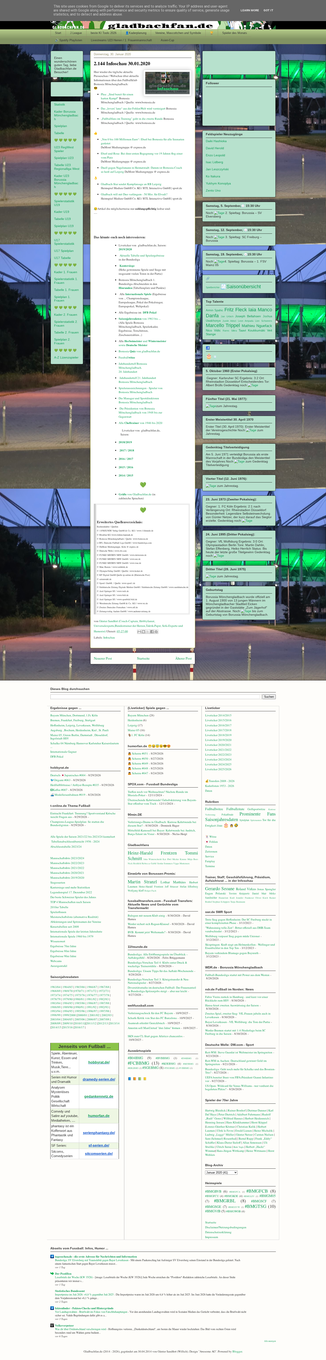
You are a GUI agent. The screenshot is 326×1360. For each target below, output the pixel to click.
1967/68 (104, 987)
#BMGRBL (225, 1200)
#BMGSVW (234, 1207)
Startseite (143, 658)
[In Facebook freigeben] (152, 631)
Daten (208, 791)
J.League (76, 33)
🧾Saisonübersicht (240, 286)
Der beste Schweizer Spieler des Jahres (73, 897)
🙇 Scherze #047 (138, 773)
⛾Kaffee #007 (58, 790)
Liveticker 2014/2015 (218, 715)
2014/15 (56, 1027)
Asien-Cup (167, 40)
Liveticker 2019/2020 (218, 740)
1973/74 (55, 995)
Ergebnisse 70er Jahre (63, 946)
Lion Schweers (263, 320)
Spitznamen (255, 820)
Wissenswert (57, 941)
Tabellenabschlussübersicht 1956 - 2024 (75, 841)
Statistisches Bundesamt (70, 1291)
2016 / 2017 (126, 459)
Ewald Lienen (243, 1131)
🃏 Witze (210, 837)
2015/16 (68, 1027)
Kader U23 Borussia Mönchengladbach (66, 181)
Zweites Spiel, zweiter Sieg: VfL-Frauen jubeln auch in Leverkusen (238, 1015)
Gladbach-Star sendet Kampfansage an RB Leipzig (131, 184)
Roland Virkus (246, 889)
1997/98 (104, 1011)
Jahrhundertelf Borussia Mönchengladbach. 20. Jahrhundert (133, 368)
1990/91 (79, 1007)
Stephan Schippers (221, 901)
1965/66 (80, 987)
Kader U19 (61, 212)
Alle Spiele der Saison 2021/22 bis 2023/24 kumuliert (82, 837)
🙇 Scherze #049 (138, 763)
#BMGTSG (255, 1206)
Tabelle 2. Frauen (66, 332)
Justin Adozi (229, 320)
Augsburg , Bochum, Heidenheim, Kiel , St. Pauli (79, 730)
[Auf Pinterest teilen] (156, 631)
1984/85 (68, 1003)
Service (209, 856)
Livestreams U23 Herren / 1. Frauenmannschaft (121, 40)
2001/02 (94, 1015)
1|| (84, 1023)
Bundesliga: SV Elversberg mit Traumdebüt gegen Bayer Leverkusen (92, 1260)
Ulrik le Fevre (225, 1131)
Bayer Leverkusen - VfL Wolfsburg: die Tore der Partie (237, 1022)
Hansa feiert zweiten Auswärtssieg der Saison (232, 1005)
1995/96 (80, 1011)
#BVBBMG (163, 1058)
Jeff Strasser (172, 886)
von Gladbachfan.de (135, 494)
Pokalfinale (227, 814)
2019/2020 (125, 249)
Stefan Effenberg (189, 886)
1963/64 (55, 987)
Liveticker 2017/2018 (218, 730)
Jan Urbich (227, 316)
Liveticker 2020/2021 (218, 745)
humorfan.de (99, 1116)
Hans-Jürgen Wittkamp (230, 1151)
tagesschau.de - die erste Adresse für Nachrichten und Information (96, 1256)
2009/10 (68, 1023)
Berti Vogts (239, 1146)
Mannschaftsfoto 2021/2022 (67, 868)
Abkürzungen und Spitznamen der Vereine (75, 922)
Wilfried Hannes (233, 1118)
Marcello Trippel (223, 325)
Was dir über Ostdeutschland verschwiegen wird (81, 1329)
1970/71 (79, 991)
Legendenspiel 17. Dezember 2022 (71, 892)
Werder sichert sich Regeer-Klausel (148, 924)
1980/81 (79, 999)
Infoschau (109, 637)
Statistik (59, 104)
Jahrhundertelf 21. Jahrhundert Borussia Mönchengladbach (137, 380)
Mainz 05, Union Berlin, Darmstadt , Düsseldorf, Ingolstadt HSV (79, 737)
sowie (122, 345)
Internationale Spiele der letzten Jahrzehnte (76, 931)
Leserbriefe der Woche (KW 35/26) (74, 1277)
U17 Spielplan (64, 251)
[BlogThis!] (143, 631)
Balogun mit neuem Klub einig (146, 915)
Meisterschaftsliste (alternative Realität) (74, 917)
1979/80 (68, 999)
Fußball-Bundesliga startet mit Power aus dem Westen (237, 975)
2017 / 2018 (127, 450)
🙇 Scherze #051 (138, 753)
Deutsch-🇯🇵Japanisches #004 (68, 775)
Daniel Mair (259, 893)
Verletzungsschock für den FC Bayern (150, 1013)
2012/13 (103, 1023)
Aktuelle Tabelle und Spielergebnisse (142, 255)
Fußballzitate (235, 809)
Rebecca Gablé (149, 863)
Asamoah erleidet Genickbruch (146, 1023)
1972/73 (103, 991)
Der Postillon (63, 1273)
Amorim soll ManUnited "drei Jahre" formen (154, 1028)
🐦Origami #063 (60, 780)
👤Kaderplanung (135, 33)
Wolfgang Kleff (136, 890)
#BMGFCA (234, 1191)
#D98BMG (186, 1058)
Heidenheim (135, 720)
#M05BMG (188, 1063)
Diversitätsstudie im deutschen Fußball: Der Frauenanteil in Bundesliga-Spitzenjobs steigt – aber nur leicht (162, 989)
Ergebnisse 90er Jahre (63, 956)
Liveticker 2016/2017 (218, 725)
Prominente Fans (258, 814)
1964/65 (68, 987)
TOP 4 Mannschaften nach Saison (70, 902)
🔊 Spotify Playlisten (68, 40)
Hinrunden (125, 288)
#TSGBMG (169, 1068)
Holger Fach (150, 890)
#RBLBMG (133, 1068)
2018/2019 (125, 442)
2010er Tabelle (59, 907)
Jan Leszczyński (217, 169)
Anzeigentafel (58, 966)
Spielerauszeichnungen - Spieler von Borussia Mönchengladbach (141, 390)
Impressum (211, 1237)
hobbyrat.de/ (99, 1062)
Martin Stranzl (142, 881)
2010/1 (78, 1023)
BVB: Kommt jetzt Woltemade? (146, 932)
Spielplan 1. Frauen (62, 298)
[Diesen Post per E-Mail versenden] (139, 631)
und (145, 341)
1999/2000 (69, 1015)
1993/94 (55, 1011)
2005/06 (80, 1019)
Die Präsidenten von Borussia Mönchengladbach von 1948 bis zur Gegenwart (140, 412)
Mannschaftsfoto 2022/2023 (67, 863)
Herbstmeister (133, 341)
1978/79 (55, 999)
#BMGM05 (267, 1195)
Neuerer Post (103, 658)
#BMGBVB (213, 1191)
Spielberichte (213, 287)
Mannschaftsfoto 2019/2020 (67, 878)
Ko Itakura (213, 176)
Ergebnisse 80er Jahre (63, 951)
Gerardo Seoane (219, 888)
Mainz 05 (133, 730)
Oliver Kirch (261, 897)
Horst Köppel (259, 1122)
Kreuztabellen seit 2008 (64, 927)
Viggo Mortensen (181, 863)
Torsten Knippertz (239, 893)
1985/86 (80, 1003)
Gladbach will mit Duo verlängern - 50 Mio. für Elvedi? (134, 194)
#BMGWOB (233, 1211)
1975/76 (80, 995)
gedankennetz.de (98, 1096)
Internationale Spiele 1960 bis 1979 (71, 936)
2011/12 (91, 1023)
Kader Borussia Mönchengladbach (66, 115)
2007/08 (104, 1019)
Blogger (237, 1351)
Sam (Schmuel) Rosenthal (220, 1139)
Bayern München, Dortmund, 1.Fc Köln (74, 715)
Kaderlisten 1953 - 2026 (219, 786)
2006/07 (92, 1019)
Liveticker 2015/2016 (218, 720)
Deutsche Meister (136, 345)
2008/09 (55, 1023)
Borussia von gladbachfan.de (139, 351)
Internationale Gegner (63, 752)
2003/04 (55, 1019)
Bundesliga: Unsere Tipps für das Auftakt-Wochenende (160, 971)
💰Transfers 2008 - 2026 (220, 781)
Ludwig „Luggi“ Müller (219, 1135)
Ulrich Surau (224, 1147)
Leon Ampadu (245, 320)
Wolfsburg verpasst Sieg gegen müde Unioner (232, 936)
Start (58, 33)
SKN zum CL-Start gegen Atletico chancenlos (155, 1036)
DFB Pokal (150, 312)
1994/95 (68, 1011)
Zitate (219, 825)
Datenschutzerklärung (218, 1232)
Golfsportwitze (256, 809)
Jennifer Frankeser (245, 897)
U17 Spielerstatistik (64, 242)
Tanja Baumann (237, 901)
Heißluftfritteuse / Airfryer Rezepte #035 (74, 785)
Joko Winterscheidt (152, 859)
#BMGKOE (231, 1196)
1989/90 (68, 1007)
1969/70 (68, 991)
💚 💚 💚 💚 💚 (65, 140)
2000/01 (82, 1015)
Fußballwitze (214, 809)
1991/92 (91, 1007)
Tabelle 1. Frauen (66, 290)
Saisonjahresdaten (221, 819)
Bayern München (138, 715)
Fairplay (210, 861)
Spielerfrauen (58, 912)
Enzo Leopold (215, 155)
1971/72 (91, 991)
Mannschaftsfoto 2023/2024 (67, 858)
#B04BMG (135, 1058)
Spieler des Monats (234, 33)
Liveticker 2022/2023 (218, 754)
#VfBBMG (184, 1068)
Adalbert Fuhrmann (248, 1114)
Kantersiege (127, 265)
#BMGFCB (257, 1191)
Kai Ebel (167, 859)
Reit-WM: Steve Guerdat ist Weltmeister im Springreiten (238, 1052)
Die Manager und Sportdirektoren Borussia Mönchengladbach (139, 400)
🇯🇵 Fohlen (211, 842)
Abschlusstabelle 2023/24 (66, 847)
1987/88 (104, 1003)
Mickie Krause (179, 859)
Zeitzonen (211, 851)
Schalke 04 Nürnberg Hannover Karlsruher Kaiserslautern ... (84, 745)
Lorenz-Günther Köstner (220, 1127)
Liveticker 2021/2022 (218, 750)
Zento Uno (213, 190)
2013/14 (114, 1023)
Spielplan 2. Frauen (62, 341)
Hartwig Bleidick (215, 1110)
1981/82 (91, 999)
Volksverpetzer (64, 1325)
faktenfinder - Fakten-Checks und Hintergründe (84, 1308)
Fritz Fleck (235, 309)
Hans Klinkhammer (237, 1122)
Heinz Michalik (263, 1131)
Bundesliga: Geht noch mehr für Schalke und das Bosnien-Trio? (240, 1071)
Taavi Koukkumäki (252, 330)
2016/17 (79, 1027)
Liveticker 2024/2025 (218, 764)
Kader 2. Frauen (65, 314)
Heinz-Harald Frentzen (152, 853)
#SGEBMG (150, 1067)
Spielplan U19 (64, 226)
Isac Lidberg (214, 162)
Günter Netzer (244, 1135)
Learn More (250, 10)
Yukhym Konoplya (218, 183)
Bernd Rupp (246, 1139)
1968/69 (55, 991)
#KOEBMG (168, 1064)
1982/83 (103, 999)
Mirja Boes (192, 859)
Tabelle (59, 133)
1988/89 (55, 1007)
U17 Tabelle (62, 258)
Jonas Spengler (266, 889)
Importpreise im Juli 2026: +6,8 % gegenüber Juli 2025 (84, 1294)
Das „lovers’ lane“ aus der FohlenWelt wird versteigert (133, 108)
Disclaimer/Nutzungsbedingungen (225, 1227)
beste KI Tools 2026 (103, 33)
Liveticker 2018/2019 (218, 735)
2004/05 (68, 1019)
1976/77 (92, 995)
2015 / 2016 (126, 467)
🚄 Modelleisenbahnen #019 (67, 795)
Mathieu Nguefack (257, 326)
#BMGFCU (212, 1196)
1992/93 (103, 1007)
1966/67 (92, 987)
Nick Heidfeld (134, 863)
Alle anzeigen (270, 1341)
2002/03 (107, 1015)
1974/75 (68, 995)
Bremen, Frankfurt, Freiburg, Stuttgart (72, 720)
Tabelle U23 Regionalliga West (66, 166)
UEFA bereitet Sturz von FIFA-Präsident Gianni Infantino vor (239, 1079)
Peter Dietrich (226, 1114)
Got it (268, 10)
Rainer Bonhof (236, 1110)
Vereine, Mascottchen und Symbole (178, 33)
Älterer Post (183, 658)
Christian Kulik (246, 1127)
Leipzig (132, 725)
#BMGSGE (213, 1206)
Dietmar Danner (256, 1110)
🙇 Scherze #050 (138, 758)
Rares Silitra (230, 330)
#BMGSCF (259, 1201)
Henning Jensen (214, 1122)
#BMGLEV (249, 1196)
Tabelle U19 (62, 219)
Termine (210, 866)
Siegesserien (57, 882)
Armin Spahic (214, 310)
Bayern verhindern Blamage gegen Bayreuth (232, 953)
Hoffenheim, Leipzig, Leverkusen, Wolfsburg (77, 725)
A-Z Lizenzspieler (66, 357)
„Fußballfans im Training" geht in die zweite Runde (132, 119)
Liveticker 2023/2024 (218, 759)
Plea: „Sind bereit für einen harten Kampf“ (117, 96)
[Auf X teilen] (147, 631)
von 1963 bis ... (140, 319)
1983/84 (55, 1003)
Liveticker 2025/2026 (218, 769)
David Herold (215, 148)
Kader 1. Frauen (65, 272)
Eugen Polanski (215, 893)
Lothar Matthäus (173, 882)
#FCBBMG (138, 1063)
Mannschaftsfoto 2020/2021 (67, 873)
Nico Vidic (213, 330)
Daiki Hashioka (216, 141)
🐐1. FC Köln (136, 735)
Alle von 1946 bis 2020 (140, 423)
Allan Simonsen (252, 1142)
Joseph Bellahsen (248, 316)
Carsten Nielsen (264, 1135)
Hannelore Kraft (227, 897)
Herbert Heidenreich (257, 1118)
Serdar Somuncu (165, 863)
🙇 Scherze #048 (138, 768)
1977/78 (104, 995)
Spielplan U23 (64, 158)
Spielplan (60, 126)
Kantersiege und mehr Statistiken (70, 887)
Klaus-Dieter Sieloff (229, 1142)
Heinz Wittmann (256, 1151)
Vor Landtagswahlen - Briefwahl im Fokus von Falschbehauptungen (91, 1311)
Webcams (56, 961)
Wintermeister (156, 341)
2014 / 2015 (126, 475)
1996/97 (92, 1011)
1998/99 (55, 1015)
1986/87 (92, 1003)
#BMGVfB (212, 1211)
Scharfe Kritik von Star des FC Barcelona (152, 1018)
